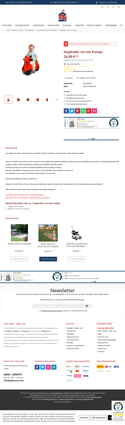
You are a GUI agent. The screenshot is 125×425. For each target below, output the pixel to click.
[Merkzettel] (113, 7)
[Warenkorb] (119, 7)
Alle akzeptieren (98, 417)
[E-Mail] (88, 110)
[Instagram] (94, 110)
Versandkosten (57, 393)
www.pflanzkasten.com (50, 399)
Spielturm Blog (73, 348)
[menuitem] (118, 7)
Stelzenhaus (25, 331)
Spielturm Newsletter (75, 345)
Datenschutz (103, 342)
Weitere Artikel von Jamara (18, 209)
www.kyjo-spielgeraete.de (84, 399)
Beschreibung (11, 148)
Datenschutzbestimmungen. (73, 299)
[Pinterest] (77, 110)
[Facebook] (66, 110)
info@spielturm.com (14, 380)
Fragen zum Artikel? (87, 78)
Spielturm (9, 331)
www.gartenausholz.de (66, 399)
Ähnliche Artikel (12, 218)
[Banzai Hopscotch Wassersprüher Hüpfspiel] (48, 233)
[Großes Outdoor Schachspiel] (19, 232)
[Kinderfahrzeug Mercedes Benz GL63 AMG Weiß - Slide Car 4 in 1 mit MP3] (76, 232)
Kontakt (70, 342)
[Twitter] (71, 110)
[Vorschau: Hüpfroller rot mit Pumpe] (8, 99)
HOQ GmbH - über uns (107, 331)
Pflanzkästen (45, 331)
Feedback (70, 334)
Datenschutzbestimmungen (52, 311)
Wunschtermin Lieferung (83, 71)
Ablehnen (84, 417)
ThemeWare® (66, 402)
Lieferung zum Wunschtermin (73, 338)
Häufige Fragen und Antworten (75, 329)
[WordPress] (54, 367)
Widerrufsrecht (104, 345)
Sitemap (101, 351)
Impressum (102, 348)
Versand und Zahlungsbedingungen (107, 338)
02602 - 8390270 (13, 374)
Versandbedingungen (94, 397)
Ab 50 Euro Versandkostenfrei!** (82, 60)
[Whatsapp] (83, 110)
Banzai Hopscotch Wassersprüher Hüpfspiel (48, 245)
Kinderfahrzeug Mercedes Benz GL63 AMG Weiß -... (77, 245)
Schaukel (16, 331)
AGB (99, 334)
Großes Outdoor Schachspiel (19, 244)
